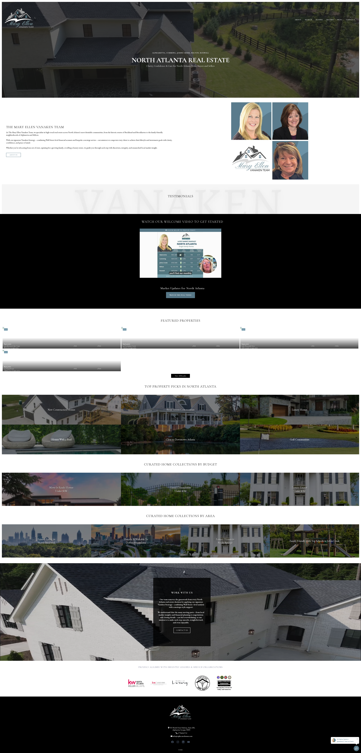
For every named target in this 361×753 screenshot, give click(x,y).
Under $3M (300, 491)
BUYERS (319, 20)
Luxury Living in (46, 539)
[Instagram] (177, 742)
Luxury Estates (299, 487)
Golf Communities (299, 439)
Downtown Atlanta (136, 542)
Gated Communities (180, 487)
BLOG (339, 20)
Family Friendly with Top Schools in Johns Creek (314, 541)
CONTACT (350, 20)
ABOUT (298, 20)
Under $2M (180, 491)
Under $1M (61, 491)
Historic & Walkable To (136, 539)
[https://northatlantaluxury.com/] (19, 20)
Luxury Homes (299, 409)
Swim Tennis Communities (180, 409)
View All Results (180, 376)
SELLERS (330, 20)
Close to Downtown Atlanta (180, 439)
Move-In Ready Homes (61, 487)
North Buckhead (46, 542)
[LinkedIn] (183, 742)
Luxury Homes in (225, 539)
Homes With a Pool (61, 439)
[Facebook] (172, 742)
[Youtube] (188, 742)
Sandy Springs (225, 542)
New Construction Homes (61, 409)
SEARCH (308, 20)
